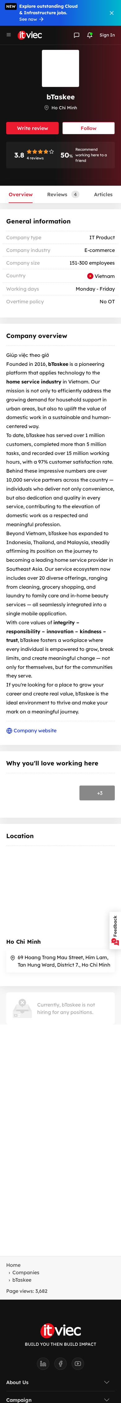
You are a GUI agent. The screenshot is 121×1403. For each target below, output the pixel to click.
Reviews (62, 194)
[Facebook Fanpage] (63, 1366)
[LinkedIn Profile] (45, 1366)
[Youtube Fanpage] (78, 1366)
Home (13, 1265)
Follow (88, 128)
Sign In (107, 35)
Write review (32, 128)
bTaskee (21, 1280)
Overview (21, 194)
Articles (103, 194)
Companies (25, 1272)
